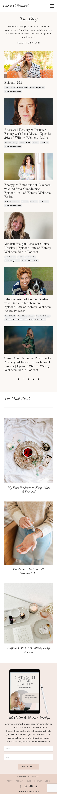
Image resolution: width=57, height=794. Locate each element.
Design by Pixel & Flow (28, 791)
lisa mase (44, 143)
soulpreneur (44, 202)
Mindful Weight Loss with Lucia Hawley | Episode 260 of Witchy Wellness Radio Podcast (27, 248)
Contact (38, 781)
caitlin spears (10, 88)
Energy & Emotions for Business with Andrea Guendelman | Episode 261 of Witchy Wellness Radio (27, 191)
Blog (29, 781)
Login (47, 781)
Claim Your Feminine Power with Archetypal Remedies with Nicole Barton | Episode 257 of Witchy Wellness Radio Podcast (27, 364)
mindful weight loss (37, 88)
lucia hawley (30, 257)
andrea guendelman (12, 202)
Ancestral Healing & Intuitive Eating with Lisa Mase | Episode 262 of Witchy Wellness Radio (27, 134)
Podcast (19, 781)
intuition (35, 143)
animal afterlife (10, 316)
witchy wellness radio (13, 92)
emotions (33, 202)
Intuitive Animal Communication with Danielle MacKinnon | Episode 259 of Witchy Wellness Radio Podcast (27, 305)
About (9, 781)
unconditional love (20, 320)
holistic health (22, 88)
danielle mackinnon (43, 316)
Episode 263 (13, 82)
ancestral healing (11, 143)
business (25, 202)
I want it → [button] (28, 767)
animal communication (26, 316)
